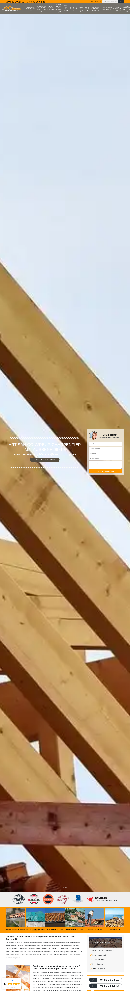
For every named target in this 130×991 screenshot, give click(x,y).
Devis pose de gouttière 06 (50, 9)
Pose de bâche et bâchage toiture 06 (58, 8)
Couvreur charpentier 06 (30, 8)
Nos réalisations (45, 460)
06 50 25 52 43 (37, 2)
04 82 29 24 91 (16, 2)
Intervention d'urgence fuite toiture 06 (41, 9)
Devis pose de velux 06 (81, 9)
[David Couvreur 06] (11, 9)
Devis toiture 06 (87, 8)
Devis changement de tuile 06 (117, 8)
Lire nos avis (11, 987)
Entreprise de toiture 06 (73, 8)
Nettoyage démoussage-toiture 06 (95, 8)
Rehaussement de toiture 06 (107, 8)
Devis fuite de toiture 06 (65, 9)
